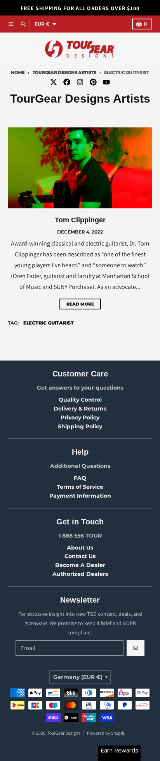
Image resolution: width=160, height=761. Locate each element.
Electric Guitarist (48, 323)
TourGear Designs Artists (64, 72)
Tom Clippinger (80, 220)
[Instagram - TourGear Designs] (80, 82)
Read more (80, 304)
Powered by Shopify (106, 733)
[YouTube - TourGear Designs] (106, 82)
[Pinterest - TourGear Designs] (93, 82)
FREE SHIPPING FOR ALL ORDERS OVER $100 (80, 8)
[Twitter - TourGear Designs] (54, 82)
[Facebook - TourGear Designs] (67, 82)
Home (17, 72)
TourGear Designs (63, 733)
